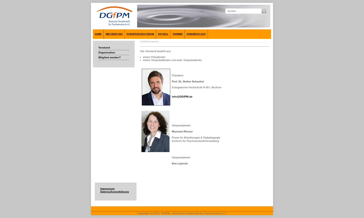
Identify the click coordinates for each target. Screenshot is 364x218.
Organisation (106, 52)
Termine (178, 34)
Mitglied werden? (109, 57)
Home (98, 34)
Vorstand (104, 47)
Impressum (107, 188)
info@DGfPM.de (182, 96)
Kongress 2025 (196, 34)
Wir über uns (114, 34)
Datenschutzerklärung (114, 191)
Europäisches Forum (140, 34)
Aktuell (163, 34)
